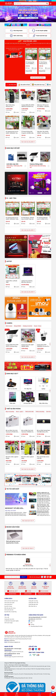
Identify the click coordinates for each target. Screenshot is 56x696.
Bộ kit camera (9, 326)
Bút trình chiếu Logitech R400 (27, 457)
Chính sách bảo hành (8, 609)
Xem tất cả (48, 411)
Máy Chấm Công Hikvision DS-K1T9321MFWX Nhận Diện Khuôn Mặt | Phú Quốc (11, 105)
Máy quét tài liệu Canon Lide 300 (43, 457)
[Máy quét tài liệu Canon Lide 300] (43, 448)
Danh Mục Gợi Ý (12, 373)
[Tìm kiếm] (47, 3)
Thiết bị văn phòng (40, 411)
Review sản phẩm (12, 527)
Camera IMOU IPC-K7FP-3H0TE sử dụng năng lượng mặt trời (12, 345)
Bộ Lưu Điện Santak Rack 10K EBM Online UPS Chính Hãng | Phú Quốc (43, 431)
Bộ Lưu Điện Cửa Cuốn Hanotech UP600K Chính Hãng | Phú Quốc (27, 431)
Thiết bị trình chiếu (29, 411)
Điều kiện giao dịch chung (9, 608)
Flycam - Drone (37, 326)
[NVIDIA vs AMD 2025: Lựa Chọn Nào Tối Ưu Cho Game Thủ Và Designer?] (32, 494)
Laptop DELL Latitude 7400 (11, 281)
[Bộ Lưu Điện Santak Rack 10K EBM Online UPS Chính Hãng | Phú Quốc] (43, 421)
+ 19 (22, 157)
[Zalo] (42, 576)
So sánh (35, 68)
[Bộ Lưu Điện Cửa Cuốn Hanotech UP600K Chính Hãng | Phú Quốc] (28, 421)
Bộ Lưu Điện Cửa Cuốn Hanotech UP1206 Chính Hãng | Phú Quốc (12, 431)
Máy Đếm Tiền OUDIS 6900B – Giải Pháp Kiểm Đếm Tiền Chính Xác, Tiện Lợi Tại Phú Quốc (43, 132)
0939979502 (12, 593)
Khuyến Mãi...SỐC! (30, 41)
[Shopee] (30, 649)
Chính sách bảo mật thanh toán (11, 600)
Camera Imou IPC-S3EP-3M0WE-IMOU (27, 345)
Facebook (32, 620)
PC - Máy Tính (11, 198)
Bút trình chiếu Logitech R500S (12, 457)
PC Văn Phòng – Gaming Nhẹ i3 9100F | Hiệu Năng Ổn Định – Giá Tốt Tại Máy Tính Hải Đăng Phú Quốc (44, 62)
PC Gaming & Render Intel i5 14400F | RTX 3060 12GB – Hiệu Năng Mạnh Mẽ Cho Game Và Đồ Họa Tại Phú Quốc (43, 218)
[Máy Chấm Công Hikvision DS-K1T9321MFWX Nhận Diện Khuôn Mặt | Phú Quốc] (12, 96)
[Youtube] (48, 576)
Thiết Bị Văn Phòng (13, 409)
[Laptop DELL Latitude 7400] (12, 272)
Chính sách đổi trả (8, 604)
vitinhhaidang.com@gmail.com (13, 642)
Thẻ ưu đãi (6, 617)
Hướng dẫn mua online (9, 619)
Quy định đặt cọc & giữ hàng (10, 611)
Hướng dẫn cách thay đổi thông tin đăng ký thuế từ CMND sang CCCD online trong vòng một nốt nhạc (43, 511)
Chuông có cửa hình (27, 326)
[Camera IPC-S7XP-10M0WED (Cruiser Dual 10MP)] (43, 336)
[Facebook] (45, 576)
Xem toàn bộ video (27, 548)
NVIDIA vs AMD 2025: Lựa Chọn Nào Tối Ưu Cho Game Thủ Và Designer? (43, 493)
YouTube (32, 624)
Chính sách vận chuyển (9, 602)
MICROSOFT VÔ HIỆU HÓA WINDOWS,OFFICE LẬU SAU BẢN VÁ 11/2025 (14, 508)
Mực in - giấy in (19, 411)
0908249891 (28, 593)
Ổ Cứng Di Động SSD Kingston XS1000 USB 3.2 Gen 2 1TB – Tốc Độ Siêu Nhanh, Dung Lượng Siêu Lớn (28, 132)
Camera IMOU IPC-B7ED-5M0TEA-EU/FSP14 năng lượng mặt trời (28, 105)
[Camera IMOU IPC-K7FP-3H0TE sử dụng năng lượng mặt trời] (12, 336)
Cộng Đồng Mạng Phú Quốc (36, 626)
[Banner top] (28, 0)
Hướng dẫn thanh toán (33, 602)
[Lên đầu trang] (53, 683)
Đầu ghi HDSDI (17, 326)
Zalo (31, 622)
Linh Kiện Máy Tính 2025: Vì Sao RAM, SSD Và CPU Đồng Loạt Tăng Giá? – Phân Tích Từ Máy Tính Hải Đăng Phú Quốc (44, 499)
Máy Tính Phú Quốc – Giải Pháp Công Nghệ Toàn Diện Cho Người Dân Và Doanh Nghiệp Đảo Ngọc (43, 505)
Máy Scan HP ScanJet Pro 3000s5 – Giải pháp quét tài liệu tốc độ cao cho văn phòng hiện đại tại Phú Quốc (43, 105)
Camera (9, 323)
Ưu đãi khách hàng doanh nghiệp (11, 620)
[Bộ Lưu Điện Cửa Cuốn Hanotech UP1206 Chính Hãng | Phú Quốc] (12, 421)
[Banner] (15, 25)
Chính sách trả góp (8, 622)
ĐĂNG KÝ (23, 577)
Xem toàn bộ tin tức (27, 520)
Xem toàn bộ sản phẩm (37, 77)
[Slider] (28, 14)
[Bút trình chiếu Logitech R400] (28, 448)
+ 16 (45, 157)
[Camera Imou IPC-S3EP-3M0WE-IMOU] (28, 336)
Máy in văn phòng (10, 411)
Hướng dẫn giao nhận (33, 604)
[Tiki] (36, 649)
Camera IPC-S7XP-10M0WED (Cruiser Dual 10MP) (43, 345)
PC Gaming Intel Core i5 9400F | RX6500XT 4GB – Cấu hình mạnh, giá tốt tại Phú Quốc (31, 62)
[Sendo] (39, 649)
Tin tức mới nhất (12, 489)
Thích (28, 68)
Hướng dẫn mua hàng (33, 600)
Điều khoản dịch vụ (33, 606)
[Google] (50, 576)
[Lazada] (33, 649)
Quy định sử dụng (8, 606)
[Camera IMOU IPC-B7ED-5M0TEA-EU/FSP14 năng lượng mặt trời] (28, 96)
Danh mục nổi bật (13, 148)
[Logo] (9, 3)
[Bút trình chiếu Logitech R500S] (12, 448)
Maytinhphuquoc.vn (43, 593)
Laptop (9, 261)
